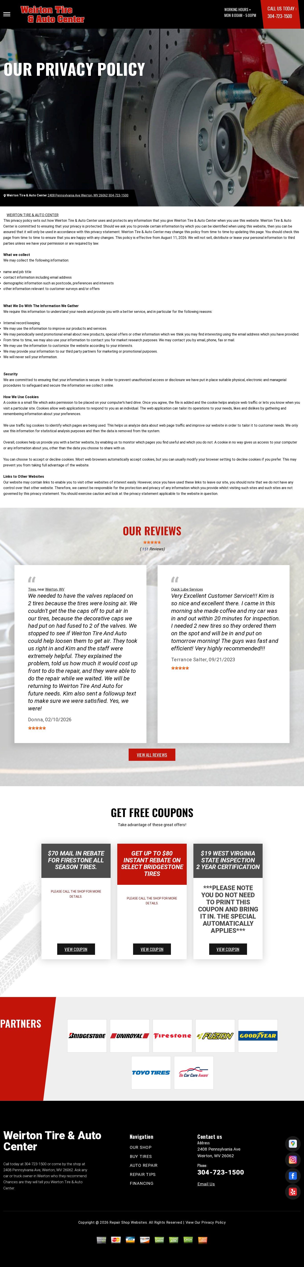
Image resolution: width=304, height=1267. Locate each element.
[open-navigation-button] (6, 14)
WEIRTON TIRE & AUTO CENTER (33, 215)
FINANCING (142, 1183)
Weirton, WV (54, 589)
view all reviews (152, 754)
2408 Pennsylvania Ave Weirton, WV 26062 (78, 195)
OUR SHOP (141, 1147)
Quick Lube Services (187, 589)
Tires (32, 589)
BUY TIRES (141, 1156)
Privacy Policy (213, 1222)
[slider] (152, 542)
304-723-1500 (280, 15)
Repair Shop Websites (128, 1222)
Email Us (206, 1184)
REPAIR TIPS (143, 1174)
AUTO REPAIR (144, 1165)
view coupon (76, 949)
